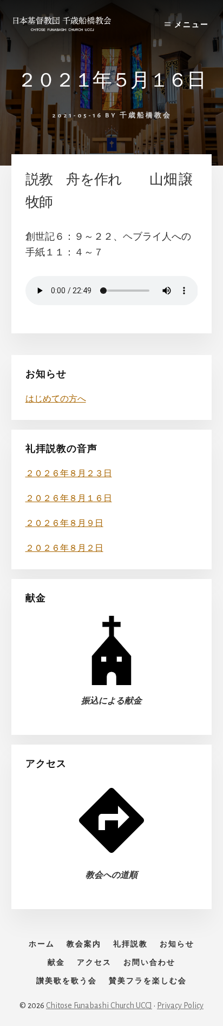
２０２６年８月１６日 (68, 498)
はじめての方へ (55, 398)
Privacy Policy (180, 1005)
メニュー (191, 25)
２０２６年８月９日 (64, 523)
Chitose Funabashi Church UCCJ (99, 1005)
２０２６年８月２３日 (68, 473)
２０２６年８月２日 (64, 548)
